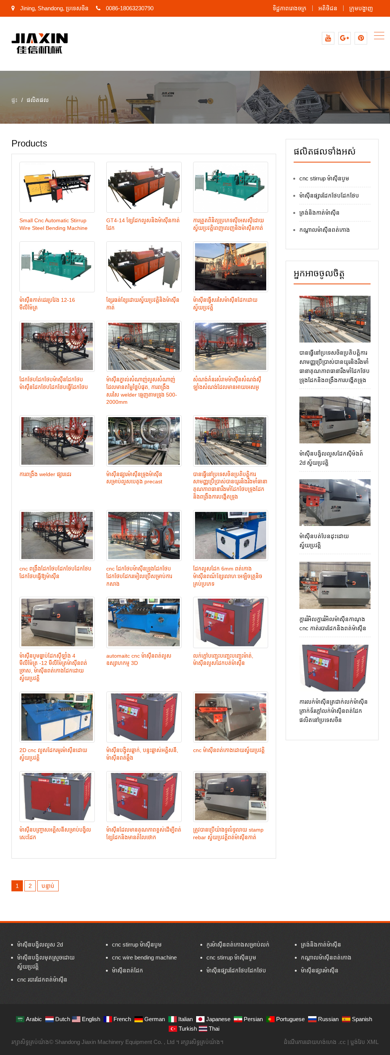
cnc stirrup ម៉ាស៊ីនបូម (324, 178)
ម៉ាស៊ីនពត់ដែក (127, 970)
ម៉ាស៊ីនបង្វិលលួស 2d (40, 944)
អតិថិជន (327, 8)
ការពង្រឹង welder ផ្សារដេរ (45, 474)
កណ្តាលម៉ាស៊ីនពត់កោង (324, 229)
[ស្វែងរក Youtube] (328, 38)
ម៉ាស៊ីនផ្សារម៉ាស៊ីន (320, 970)
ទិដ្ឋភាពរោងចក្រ (290, 8)
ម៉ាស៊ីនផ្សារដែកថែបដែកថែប (329, 195)
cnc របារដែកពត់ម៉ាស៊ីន (42, 979)
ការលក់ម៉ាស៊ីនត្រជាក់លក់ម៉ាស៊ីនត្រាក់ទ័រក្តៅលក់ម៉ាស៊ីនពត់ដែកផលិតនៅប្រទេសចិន (333, 710)
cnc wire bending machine (144, 957)
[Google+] (344, 38)
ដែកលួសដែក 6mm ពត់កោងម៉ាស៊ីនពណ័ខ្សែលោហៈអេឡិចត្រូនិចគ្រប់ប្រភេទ (227, 576)
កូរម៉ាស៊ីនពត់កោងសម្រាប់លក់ (238, 944)
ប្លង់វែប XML (364, 1042)
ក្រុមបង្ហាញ (361, 8)
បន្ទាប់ (48, 886)
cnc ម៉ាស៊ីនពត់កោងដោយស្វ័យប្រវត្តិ (229, 750)
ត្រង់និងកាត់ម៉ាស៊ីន (319, 212)
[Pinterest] (361, 38)
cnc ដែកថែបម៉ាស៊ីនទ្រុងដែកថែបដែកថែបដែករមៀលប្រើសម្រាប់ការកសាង (139, 576)
